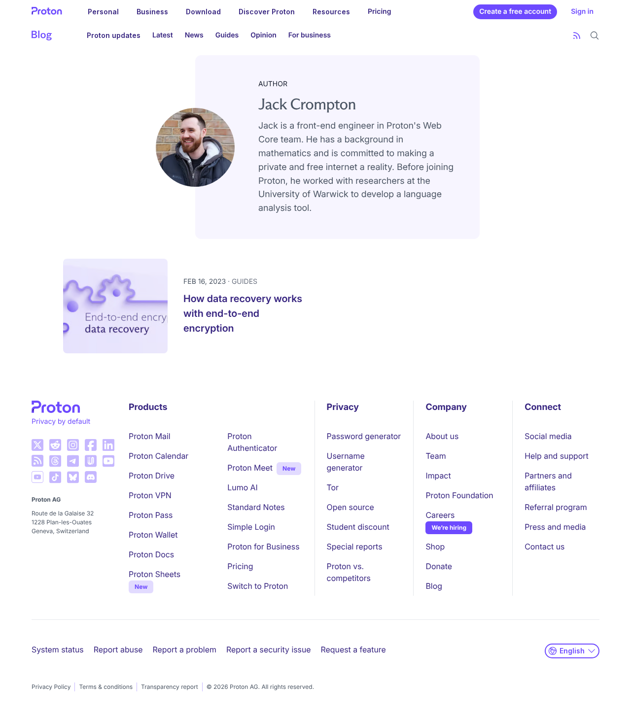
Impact (438, 475)
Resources (331, 11)
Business (152, 11)
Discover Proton (267, 11)
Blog (433, 586)
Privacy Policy (51, 686)
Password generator (364, 436)
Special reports (355, 546)
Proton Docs (151, 554)
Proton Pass (151, 515)
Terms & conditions (106, 686)
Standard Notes (255, 507)
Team (435, 456)
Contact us (544, 546)
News (194, 35)
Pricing (379, 11)
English (572, 651)
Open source (350, 507)
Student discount (358, 527)
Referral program (556, 507)
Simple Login (251, 527)
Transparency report (169, 686)
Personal (103, 11)
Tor (333, 487)
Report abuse (118, 649)
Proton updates (113, 35)
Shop (435, 546)
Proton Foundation (459, 495)
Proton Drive (152, 475)
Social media (548, 436)
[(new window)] (37, 445)
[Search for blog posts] (594, 35)
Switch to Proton (257, 586)
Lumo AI (242, 487)
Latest (162, 35)
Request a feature (353, 649)
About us (441, 436)
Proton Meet (250, 468)
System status (58, 649)
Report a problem (184, 649)
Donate (438, 566)
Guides (227, 35)
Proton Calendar (158, 456)
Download (203, 11)
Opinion (263, 35)
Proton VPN (150, 495)
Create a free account (515, 11)
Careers (440, 515)
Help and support (557, 456)
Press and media (555, 527)
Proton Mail (150, 436)
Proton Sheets (154, 574)
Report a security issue (268, 649)
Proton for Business (263, 546)
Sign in (582, 11)
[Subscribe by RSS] (577, 35)
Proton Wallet (153, 535)
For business (309, 35)
